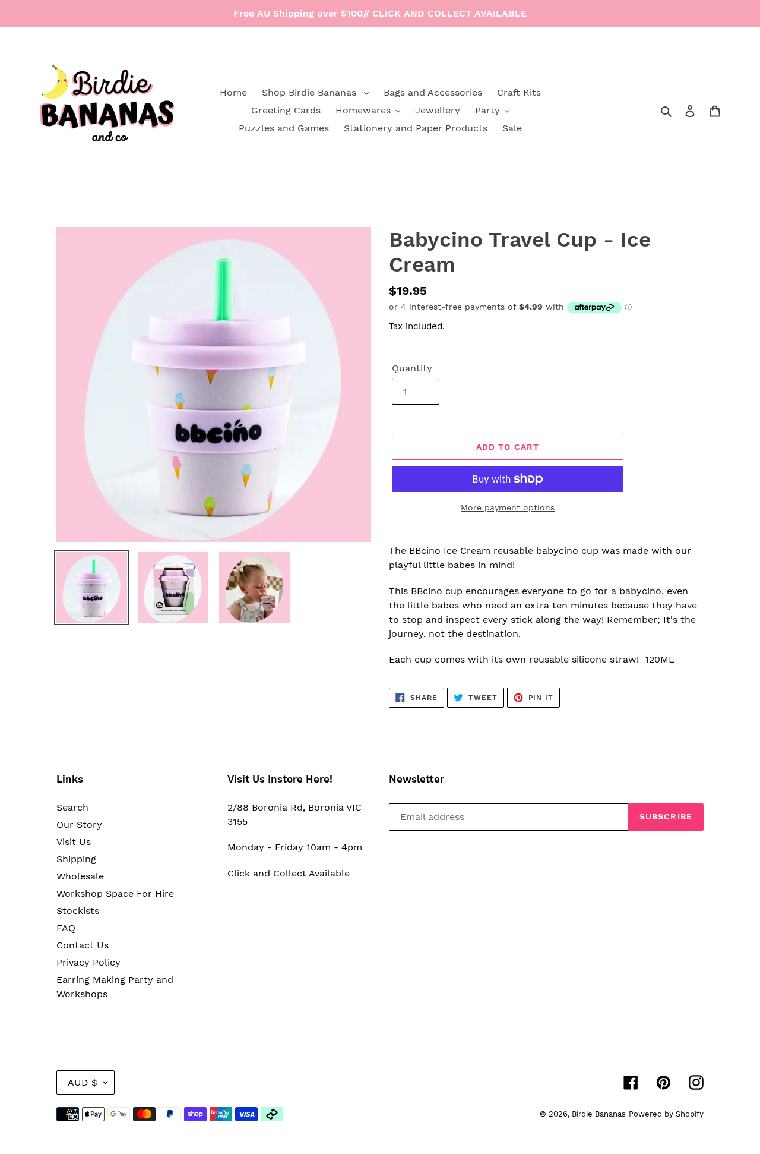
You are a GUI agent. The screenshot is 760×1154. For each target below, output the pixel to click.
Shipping (76, 859)
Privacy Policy (88, 962)
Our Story (79, 824)
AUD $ (82, 1082)
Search (72, 807)
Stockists (77, 910)
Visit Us (73, 841)
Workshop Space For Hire (115, 893)
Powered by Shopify (666, 1113)
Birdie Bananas (599, 1113)
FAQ (65, 928)
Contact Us (82, 945)
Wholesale (80, 876)
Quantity (412, 368)
